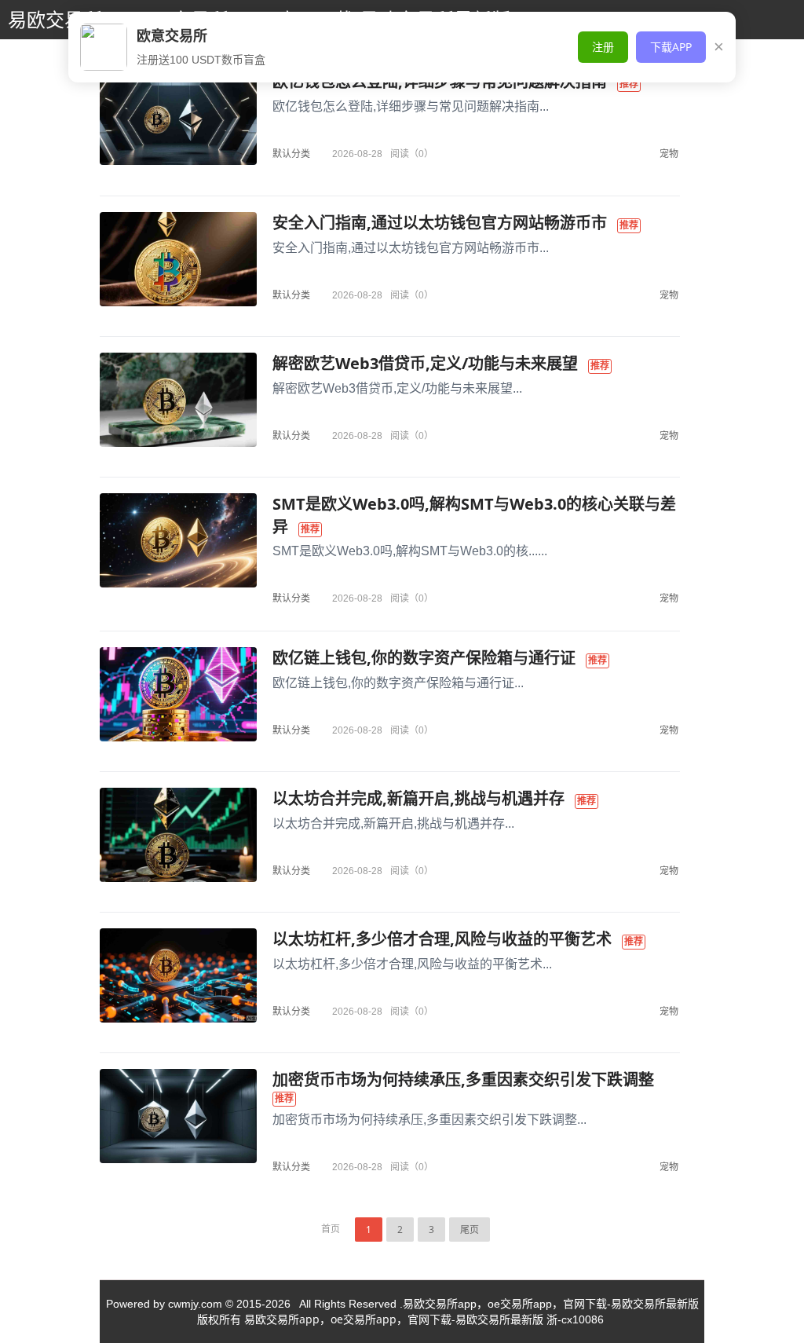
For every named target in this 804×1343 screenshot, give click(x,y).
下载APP (671, 46)
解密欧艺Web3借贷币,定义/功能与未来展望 (425, 363)
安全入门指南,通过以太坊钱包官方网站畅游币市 (439, 222)
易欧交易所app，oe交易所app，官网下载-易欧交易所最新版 (393, 1319)
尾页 (469, 1229)
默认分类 (291, 153)
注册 (603, 46)
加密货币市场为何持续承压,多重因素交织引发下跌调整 (463, 1079)
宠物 (669, 153)
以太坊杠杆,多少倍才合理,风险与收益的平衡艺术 (442, 939)
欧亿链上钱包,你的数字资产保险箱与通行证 (424, 657)
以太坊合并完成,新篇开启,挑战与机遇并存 (418, 798)
